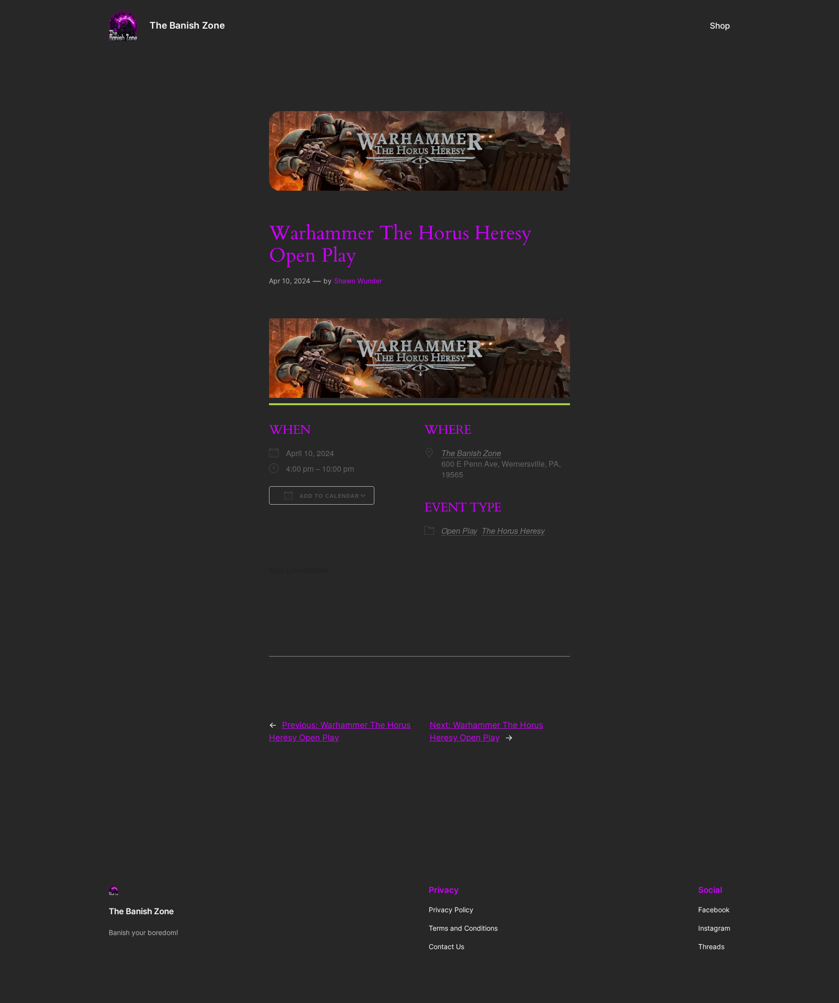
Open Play (459, 530)
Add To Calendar (328, 496)
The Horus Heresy (513, 530)
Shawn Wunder (358, 281)
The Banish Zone (187, 25)
